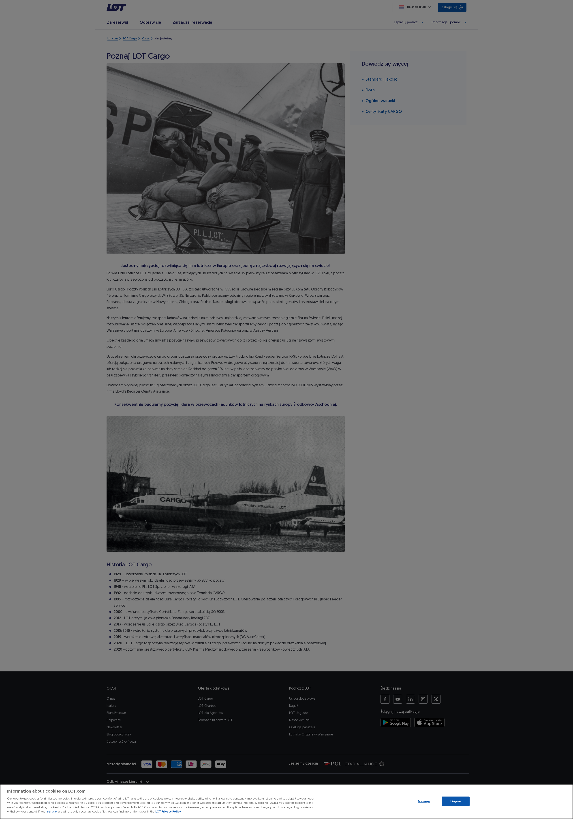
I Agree (455, 801)
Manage (424, 801)
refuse (52, 811)
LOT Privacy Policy (168, 811)
